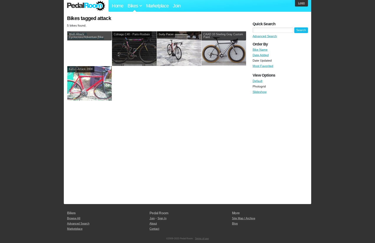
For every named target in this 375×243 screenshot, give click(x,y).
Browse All (73, 218)
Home (117, 5)
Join (176, 5)
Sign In (162, 218)
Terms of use (202, 238)
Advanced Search (265, 36)
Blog (235, 223)
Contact (154, 228)
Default (257, 81)
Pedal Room (86, 6)
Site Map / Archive (243, 218)
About (153, 223)
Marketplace (157, 5)
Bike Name (260, 49)
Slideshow (259, 92)
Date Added (261, 55)
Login (301, 3)
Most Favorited (263, 66)
